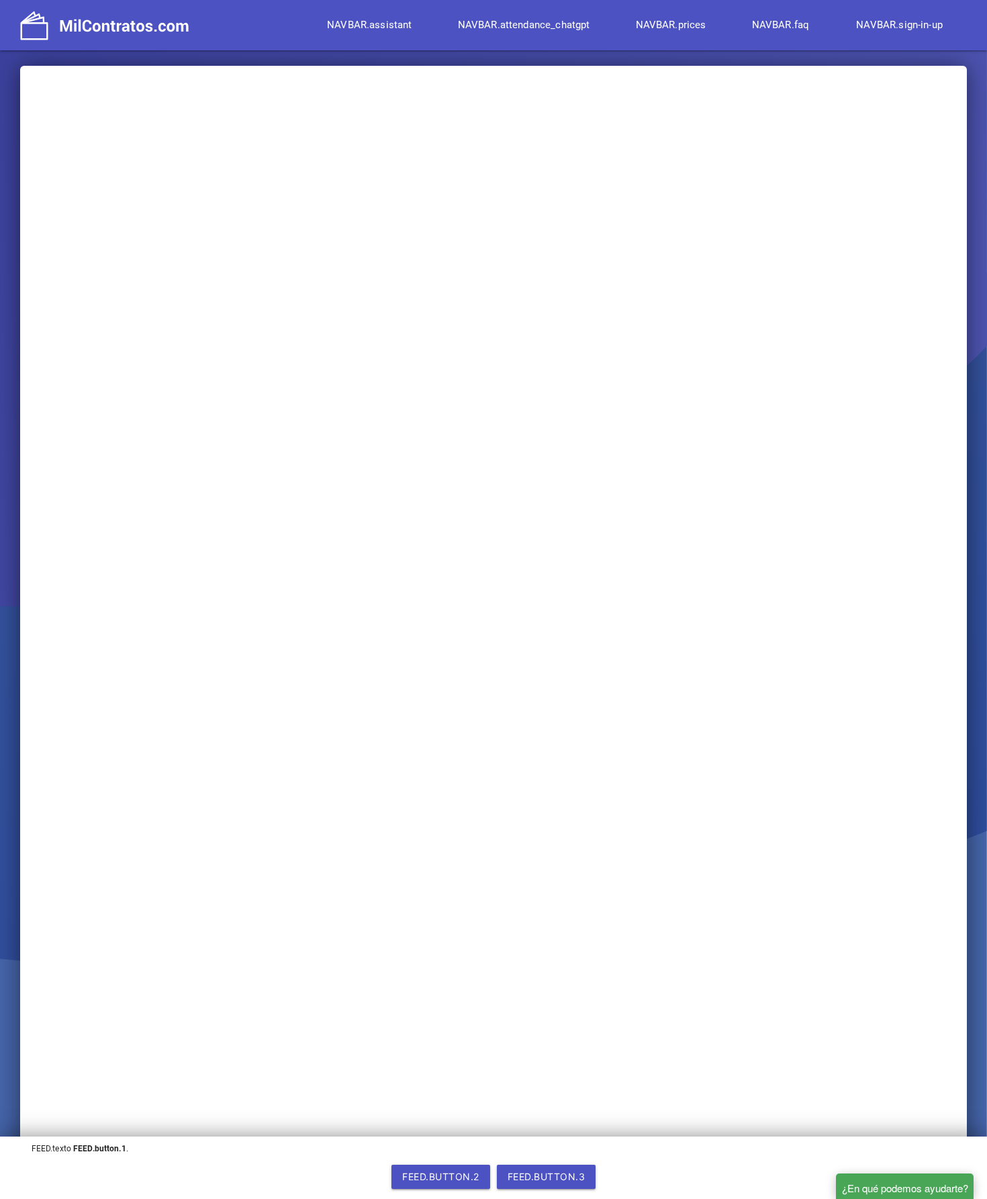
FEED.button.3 (546, 1176)
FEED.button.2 (440, 1176)
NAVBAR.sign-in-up (899, 25)
